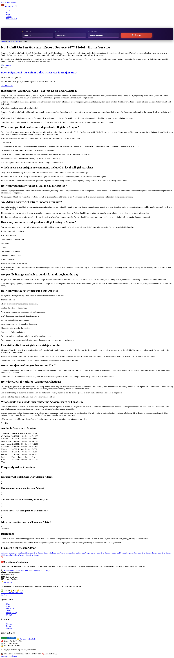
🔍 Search (136, 35)
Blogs (8, 15)
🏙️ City (58, 31)
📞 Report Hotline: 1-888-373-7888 (15, 571)
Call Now (5, 656)
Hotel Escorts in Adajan (34, 553)
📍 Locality (93, 31)
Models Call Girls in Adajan (121, 553)
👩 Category (28, 31)
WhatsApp (8, 86)
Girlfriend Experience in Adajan (13, 553)
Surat (18, 41)
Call (2, 86)
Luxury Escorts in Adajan (100, 553)
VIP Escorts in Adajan (9, 555)
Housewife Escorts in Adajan (54, 553)
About (8, 12)
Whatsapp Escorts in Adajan (28, 555)
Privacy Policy (11, 613)
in (2, 595)
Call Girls (10, 41)
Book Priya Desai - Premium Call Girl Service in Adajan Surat (39, 72)
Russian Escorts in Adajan (161, 553)
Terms (8, 611)
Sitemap (9, 628)
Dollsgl (9, 615)
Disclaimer (10, 608)
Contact (8, 17)
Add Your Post (11, 19)
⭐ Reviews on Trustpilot (26, 639)
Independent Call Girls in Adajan (78, 553)
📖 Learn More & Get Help (39, 571)
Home (8, 10)
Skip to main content (8, 2)
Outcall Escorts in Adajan (141, 553)
